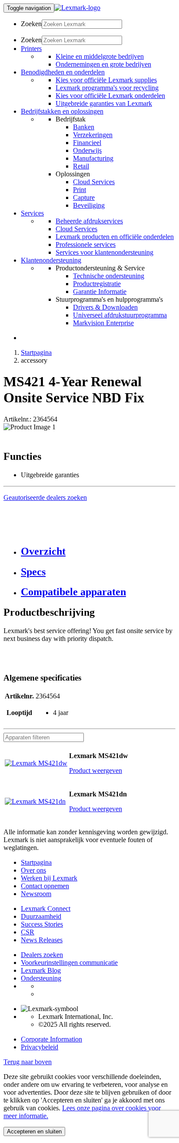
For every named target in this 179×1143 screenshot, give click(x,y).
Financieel (87, 142)
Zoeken (31, 23)
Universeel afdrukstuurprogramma (120, 315)
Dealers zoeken (42, 954)
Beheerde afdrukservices (89, 221)
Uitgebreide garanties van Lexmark (104, 103)
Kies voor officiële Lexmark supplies (106, 80)
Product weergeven (95, 770)
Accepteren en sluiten (34, 1131)
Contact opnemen (45, 886)
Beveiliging (89, 205)
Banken (83, 127)
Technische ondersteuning (108, 276)
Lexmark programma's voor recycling (107, 87)
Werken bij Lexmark (49, 878)
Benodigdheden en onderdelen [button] (63, 72)
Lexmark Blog (41, 970)
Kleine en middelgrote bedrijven (100, 56)
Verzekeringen (93, 134)
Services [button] (32, 213)
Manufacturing (93, 158)
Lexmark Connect (45, 908)
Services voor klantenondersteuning (104, 252)
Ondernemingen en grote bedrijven (103, 64)
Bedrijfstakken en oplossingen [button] (62, 111)
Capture (84, 197)
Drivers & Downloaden (105, 307)
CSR (27, 932)
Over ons (33, 870)
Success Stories (42, 924)
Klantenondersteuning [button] (51, 260)
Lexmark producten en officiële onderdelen (115, 236)
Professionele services (86, 244)
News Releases (42, 940)
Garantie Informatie (99, 291)
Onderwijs (87, 150)
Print (79, 189)
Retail (81, 166)
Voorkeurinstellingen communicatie (69, 962)
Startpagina (36, 352)
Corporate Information (51, 1039)
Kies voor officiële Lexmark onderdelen (110, 95)
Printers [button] (31, 48)
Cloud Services (94, 181)
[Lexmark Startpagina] (77, 7)
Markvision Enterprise (103, 323)
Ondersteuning (41, 978)
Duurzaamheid (41, 916)
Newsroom (36, 893)
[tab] (98, 551)
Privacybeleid (39, 1047)
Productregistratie (97, 283)
